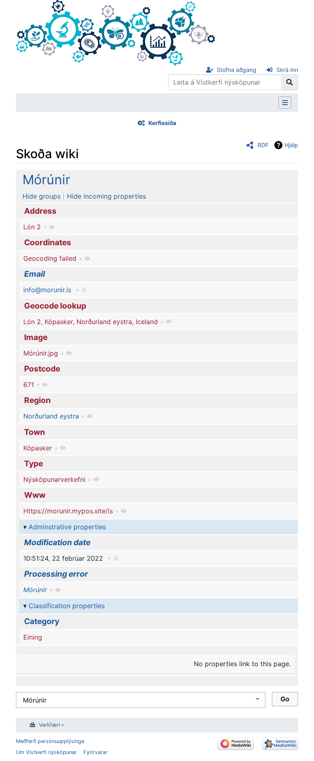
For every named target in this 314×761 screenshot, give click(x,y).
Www (34, 495)
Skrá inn (287, 69)
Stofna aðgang (236, 69)
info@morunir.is (47, 290)
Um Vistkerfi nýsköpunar (46, 752)
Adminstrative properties (67, 527)
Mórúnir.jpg (40, 353)
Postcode (42, 369)
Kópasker (37, 448)
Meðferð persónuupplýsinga (50, 741)
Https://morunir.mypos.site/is (68, 511)
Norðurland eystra (51, 416)
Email (34, 274)
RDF (263, 144)
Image (35, 337)
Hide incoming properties (106, 196)
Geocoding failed (49, 258)
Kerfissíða (162, 122)
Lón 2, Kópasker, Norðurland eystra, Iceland (90, 322)
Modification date (57, 542)
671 (28, 384)
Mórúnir (46, 180)
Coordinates (47, 242)
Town (34, 432)
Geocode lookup (55, 306)
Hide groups (41, 196)
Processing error (56, 574)
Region (37, 400)
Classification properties (67, 606)
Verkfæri (49, 725)
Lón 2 (32, 227)
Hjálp (291, 144)
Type (33, 463)
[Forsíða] (115, 32)
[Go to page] (289, 82)
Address (40, 211)
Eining (32, 637)
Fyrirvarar (95, 752)
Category (41, 621)
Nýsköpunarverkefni (54, 479)
